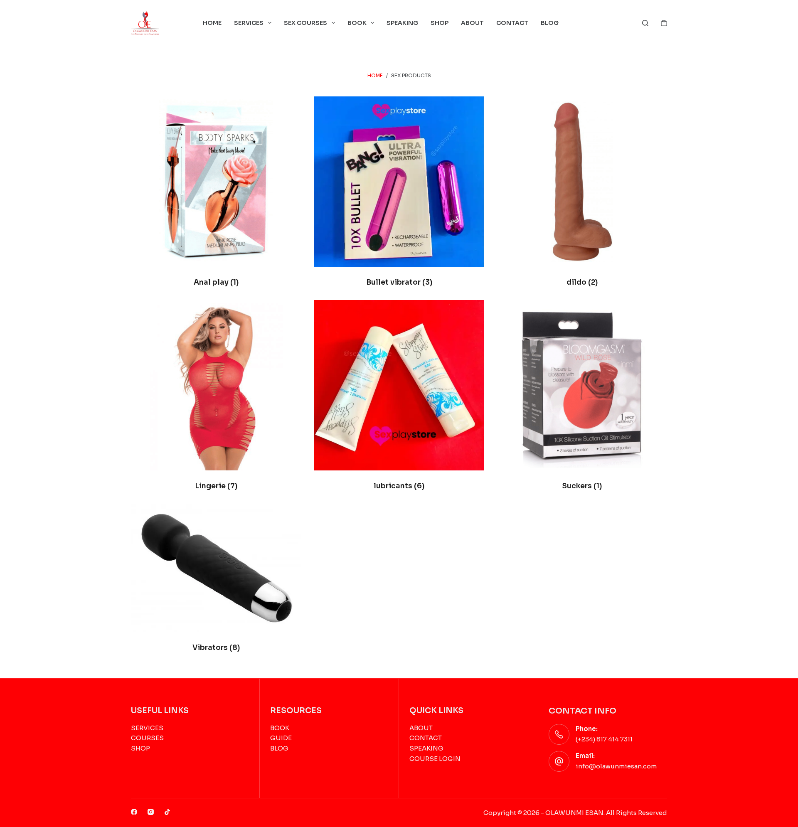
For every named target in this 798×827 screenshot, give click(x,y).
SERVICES (249, 23)
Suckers (582, 486)
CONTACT (512, 23)
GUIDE (281, 738)
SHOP (439, 23)
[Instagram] (151, 812)
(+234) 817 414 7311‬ (604, 739)
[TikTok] (167, 812)
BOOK (357, 23)
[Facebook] (134, 812)
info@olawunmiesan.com (616, 766)
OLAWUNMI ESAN (574, 813)
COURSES (147, 738)
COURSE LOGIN (435, 759)
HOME (212, 23)
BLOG (550, 23)
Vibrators (216, 647)
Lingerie (216, 486)
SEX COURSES (305, 23)
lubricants (399, 486)
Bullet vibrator (399, 282)
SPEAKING (402, 23)
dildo (582, 282)
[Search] (645, 23)
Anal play (216, 282)
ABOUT (472, 23)
